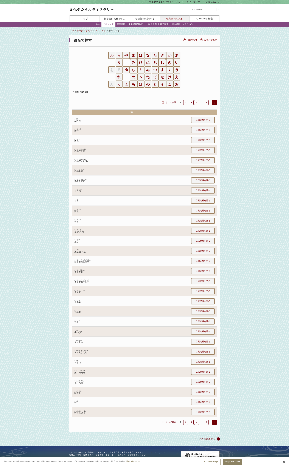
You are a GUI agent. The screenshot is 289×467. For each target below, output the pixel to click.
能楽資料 (121, 24)
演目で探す (192, 40)
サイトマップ (193, 1)
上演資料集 (151, 24)
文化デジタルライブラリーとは (165, 1)
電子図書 (164, 24)
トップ (84, 18)
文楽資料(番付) (136, 24)
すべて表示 (171, 102)
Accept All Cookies (232, 462)
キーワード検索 (204, 18)
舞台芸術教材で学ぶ (115, 18)
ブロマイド (108, 24)
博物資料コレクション (182, 24)
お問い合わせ (213, 1)
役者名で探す (210, 40)
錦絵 (98, 24)
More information (133, 461)
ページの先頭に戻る (204, 439)
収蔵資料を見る (174, 18)
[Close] (284, 462)
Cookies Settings (211, 462)
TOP (71, 30)
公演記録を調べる (144, 18)
